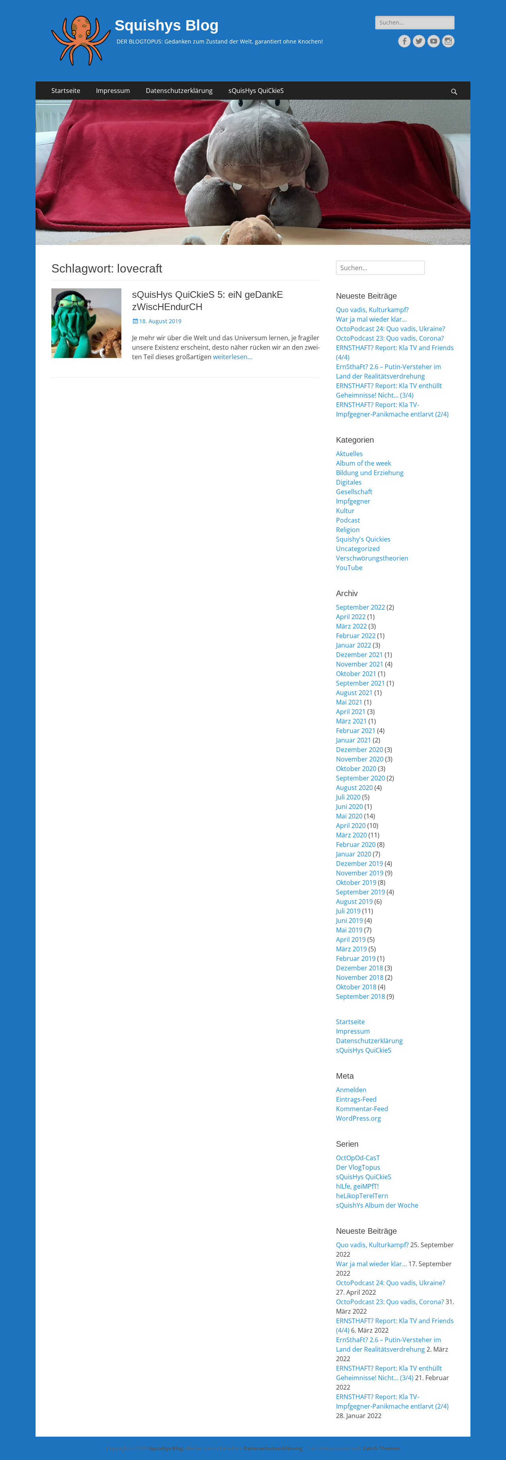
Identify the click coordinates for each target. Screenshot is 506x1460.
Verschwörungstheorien (372, 558)
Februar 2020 (356, 844)
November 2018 (359, 977)
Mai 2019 (349, 930)
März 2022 (351, 626)
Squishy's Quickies (363, 539)
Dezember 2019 (359, 863)
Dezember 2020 (359, 749)
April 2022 (351, 616)
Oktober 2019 (356, 882)
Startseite (65, 90)
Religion (348, 529)
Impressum (113, 90)
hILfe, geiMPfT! (357, 1186)
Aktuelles (349, 453)
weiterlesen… (232, 356)
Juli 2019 (348, 911)
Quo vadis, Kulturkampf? (372, 309)
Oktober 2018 (356, 987)
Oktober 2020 (356, 768)
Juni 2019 (349, 920)
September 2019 (360, 892)
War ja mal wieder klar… (371, 319)
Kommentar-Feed (362, 1108)
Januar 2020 (353, 854)
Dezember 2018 (359, 968)
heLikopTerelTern (362, 1195)
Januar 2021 (353, 740)
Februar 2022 (356, 635)
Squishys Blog (167, 25)
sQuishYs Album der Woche (377, 1205)
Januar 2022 (353, 645)
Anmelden (351, 1089)
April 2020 (351, 825)
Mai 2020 (349, 816)
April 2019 (351, 939)
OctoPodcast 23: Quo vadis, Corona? (390, 338)
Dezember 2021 (359, 654)
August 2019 (354, 901)
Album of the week (363, 463)
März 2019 (351, 949)
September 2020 (360, 778)
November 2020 (359, 759)
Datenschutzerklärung (179, 90)
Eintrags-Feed (356, 1099)
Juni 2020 (349, 806)
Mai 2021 (349, 702)
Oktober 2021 (356, 673)
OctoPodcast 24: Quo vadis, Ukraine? (390, 328)
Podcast (348, 520)
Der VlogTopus (358, 1167)
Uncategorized (358, 548)
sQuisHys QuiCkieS (256, 90)
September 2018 (360, 996)
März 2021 (351, 721)
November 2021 (359, 664)
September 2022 (360, 607)
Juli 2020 (348, 797)
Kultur (345, 510)
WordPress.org (358, 1118)
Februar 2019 (356, 958)
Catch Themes (381, 1448)
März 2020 (351, 835)
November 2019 (359, 873)
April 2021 (351, 711)
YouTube (349, 567)
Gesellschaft (354, 491)
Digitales (349, 482)
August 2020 (354, 787)
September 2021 (360, 683)
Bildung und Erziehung (370, 472)
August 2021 (354, 692)
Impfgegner (353, 501)
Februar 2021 (356, 730)
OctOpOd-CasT (358, 1157)
